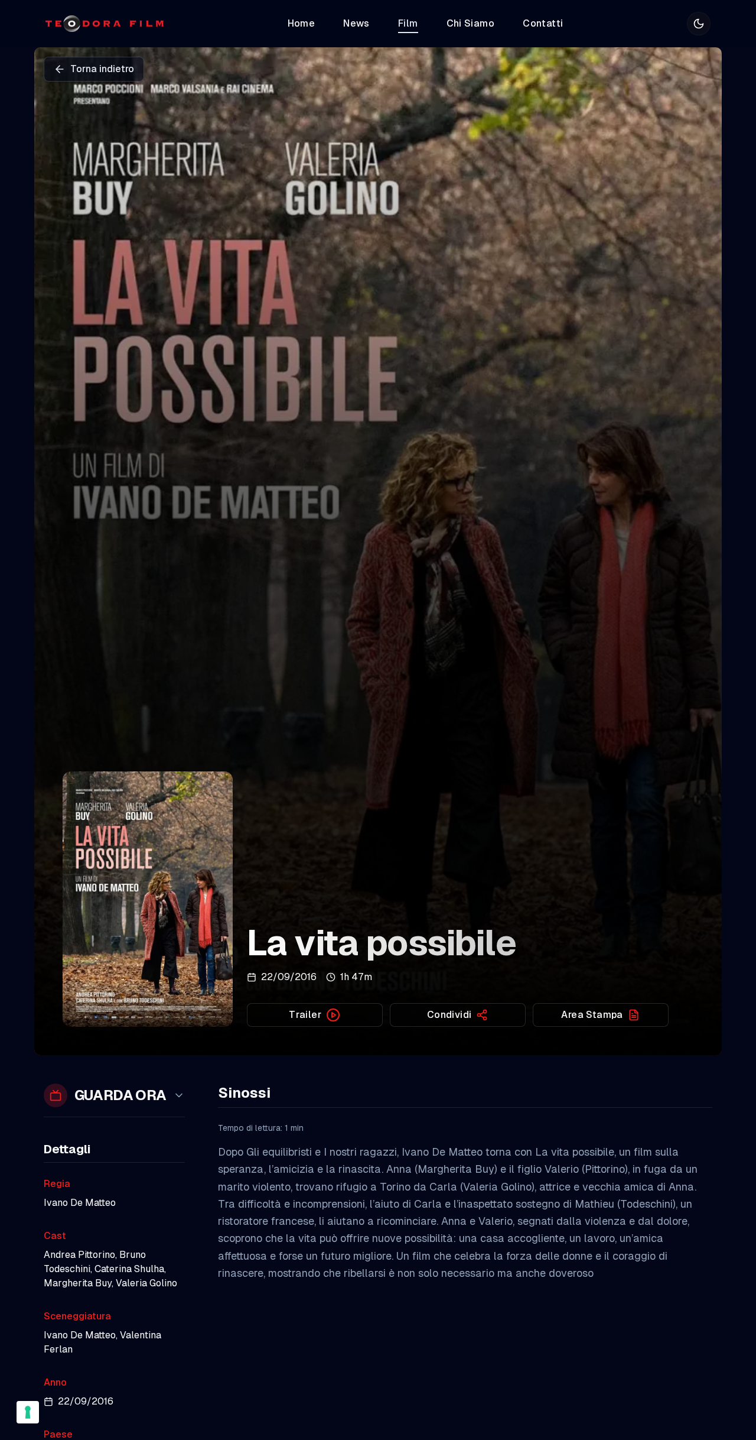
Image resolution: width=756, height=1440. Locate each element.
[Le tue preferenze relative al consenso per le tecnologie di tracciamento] (28, 1412)
